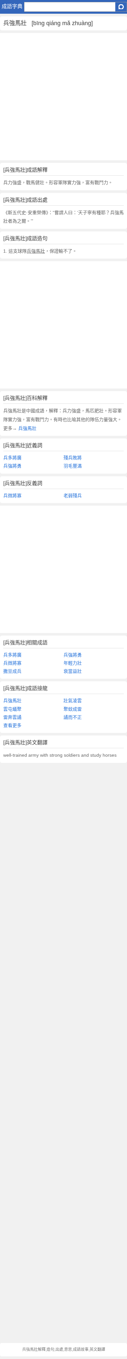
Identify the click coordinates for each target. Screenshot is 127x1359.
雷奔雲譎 (12, 717)
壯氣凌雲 (73, 700)
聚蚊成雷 (73, 709)
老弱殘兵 (73, 495)
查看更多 (12, 725)
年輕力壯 (73, 663)
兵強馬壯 (26, 428)
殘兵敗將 (73, 457)
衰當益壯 (73, 671)
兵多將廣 (12, 457)
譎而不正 (73, 717)
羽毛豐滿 (73, 465)
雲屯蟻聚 (12, 709)
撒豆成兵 (12, 671)
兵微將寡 (12, 495)
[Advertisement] (63, 96)
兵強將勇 (12, 465)
